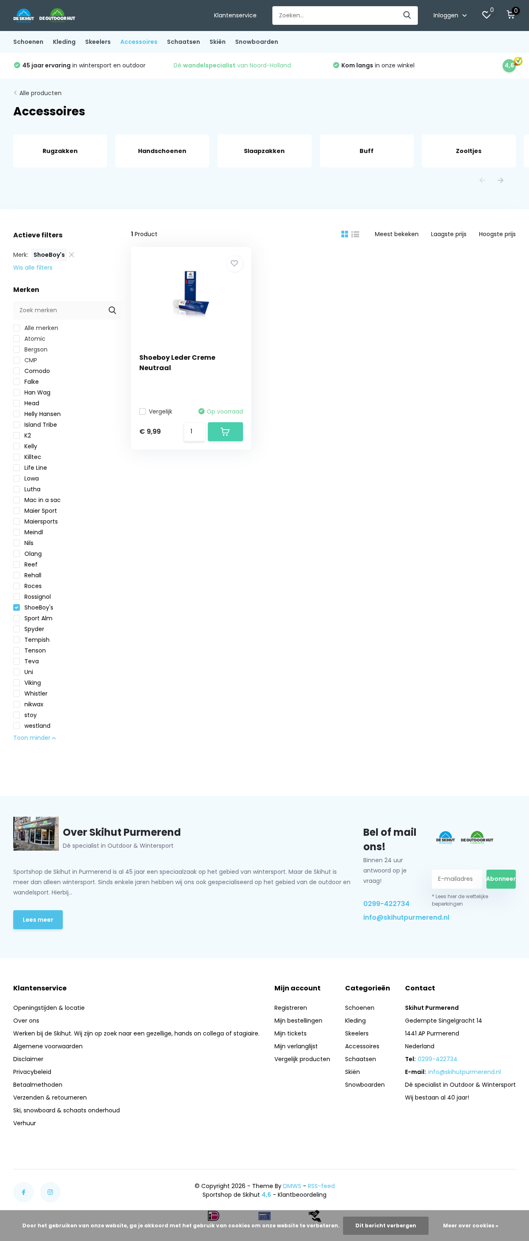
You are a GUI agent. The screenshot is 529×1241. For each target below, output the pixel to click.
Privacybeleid (32, 1072)
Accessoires (138, 42)
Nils (28, 543)
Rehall (32, 575)
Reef (30, 564)
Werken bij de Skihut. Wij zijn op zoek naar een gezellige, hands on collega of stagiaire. (136, 1033)
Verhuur (24, 1123)
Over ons (26, 1020)
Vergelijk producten (302, 1059)
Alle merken (40, 328)
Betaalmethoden (37, 1085)
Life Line (35, 468)
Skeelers (98, 42)
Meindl (33, 532)
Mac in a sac (42, 500)
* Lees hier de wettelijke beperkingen (460, 900)
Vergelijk (160, 411)
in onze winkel (378, 65)
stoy (30, 715)
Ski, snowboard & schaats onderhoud (66, 1110)
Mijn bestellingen (298, 1020)
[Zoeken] (407, 15)
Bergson (35, 349)
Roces (32, 586)
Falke (31, 382)
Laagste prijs (449, 234)
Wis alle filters (32, 267)
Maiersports (40, 521)
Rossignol (37, 597)
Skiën (218, 42)
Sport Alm (37, 618)
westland (36, 726)
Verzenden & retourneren (50, 1097)
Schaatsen (183, 42)
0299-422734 (386, 904)
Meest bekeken (397, 234)
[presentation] (482, 181)
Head (31, 403)
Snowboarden (256, 42)
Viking (32, 683)
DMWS (292, 1186)
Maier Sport (40, 511)
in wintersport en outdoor (83, 65)
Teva (31, 661)
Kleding (64, 42)
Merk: (20, 255)
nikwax (33, 704)
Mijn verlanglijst (296, 1046)
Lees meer (38, 920)
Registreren (290, 1008)
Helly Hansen (42, 414)
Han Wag (36, 392)
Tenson (34, 650)
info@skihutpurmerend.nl (390, 917)
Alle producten (40, 93)
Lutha (32, 489)
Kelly (30, 446)
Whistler (35, 693)
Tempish (36, 640)
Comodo (36, 371)
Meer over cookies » (470, 1225)
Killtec (32, 457)
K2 (27, 435)
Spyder (33, 629)
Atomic (34, 339)
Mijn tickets (290, 1033)
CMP (30, 360)
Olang (32, 554)
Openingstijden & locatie (49, 1008)
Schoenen (28, 42)
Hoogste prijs (497, 234)
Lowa (31, 478)
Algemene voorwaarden (48, 1046)
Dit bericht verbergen (385, 1225)
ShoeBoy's (38, 607)
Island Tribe (40, 425)
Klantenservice (235, 15)
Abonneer (501, 879)
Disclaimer (28, 1059)
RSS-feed (321, 1186)
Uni (28, 672)
